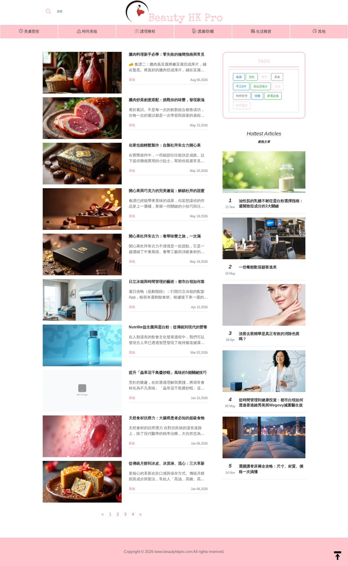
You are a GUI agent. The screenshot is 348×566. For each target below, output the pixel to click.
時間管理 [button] (241, 96)
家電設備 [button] (273, 96)
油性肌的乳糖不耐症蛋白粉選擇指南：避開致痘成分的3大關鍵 (271, 203)
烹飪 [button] (251, 77)
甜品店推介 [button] (261, 86)
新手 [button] (264, 77)
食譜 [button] (239, 77)
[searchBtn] (48, 11)
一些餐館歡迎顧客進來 (258, 267)
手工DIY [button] (241, 86)
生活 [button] (278, 86)
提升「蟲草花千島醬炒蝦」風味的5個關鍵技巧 (168, 372)
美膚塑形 (31, 31)
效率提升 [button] (241, 105)
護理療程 (147, 31)
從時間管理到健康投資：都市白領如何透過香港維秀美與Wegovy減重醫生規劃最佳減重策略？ (271, 402)
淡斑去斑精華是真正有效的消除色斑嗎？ (269, 336)
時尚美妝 (89, 31)
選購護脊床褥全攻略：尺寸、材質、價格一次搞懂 (271, 468)
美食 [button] (277, 77)
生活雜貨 (263, 31)
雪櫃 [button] (257, 96)
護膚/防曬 (206, 31)
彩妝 (132, 443)
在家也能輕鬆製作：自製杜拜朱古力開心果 (165, 145)
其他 (322, 31)
